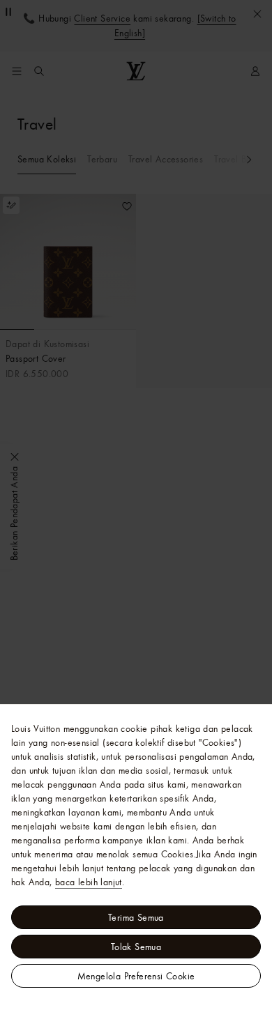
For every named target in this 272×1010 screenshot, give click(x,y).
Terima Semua (136, 917)
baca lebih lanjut (88, 881)
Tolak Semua (136, 946)
